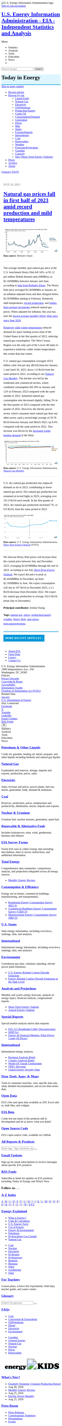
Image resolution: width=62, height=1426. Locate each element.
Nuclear (12, 1248)
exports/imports (24, 132)
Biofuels (12, 1260)
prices (18, 123)
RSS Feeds (7, 721)
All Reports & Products (17, 1141)
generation (21, 119)
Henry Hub (19, 619)
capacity (20, 153)
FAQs (5, 1309)
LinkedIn (6, 715)
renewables (21, 141)
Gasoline (13, 1337)
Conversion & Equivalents (22, 1319)
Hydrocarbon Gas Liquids (22, 1236)
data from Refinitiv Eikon (31, 285)
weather (19, 144)
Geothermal (14, 1269)
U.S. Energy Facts (18, 1224)
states (18, 129)
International (10, 941)
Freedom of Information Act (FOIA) (21, 690)
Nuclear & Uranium (15, 813)
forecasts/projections (26, 147)
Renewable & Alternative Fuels (23, 826)
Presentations (15, 1418)
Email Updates (9, 718)
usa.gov (5, 697)
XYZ (31, 1204)
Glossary (6, 171)
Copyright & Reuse (12, 681)
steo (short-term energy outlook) (34, 156)
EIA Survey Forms (14, 842)
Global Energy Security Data (24, 1069)
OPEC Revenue (17, 1066)
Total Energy (10, 861)
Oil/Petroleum (15, 1322)
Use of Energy (16, 1227)
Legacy (12, 657)
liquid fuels (22, 98)
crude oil (20, 113)
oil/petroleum (22, 107)
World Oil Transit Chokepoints (25, 1063)
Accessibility (8, 684)
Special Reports (12, 1016)
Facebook (6, 706)
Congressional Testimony (22, 1415)
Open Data (14, 654)
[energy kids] (31, 1370)
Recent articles (16, 92)
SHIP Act (13, 1032)
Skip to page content (12, 86)
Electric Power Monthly (21, 1396)
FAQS (15, 171)
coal (17, 138)
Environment (10, 957)
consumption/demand (27, 116)
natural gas (21, 101)
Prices (11, 159)
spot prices (33, 619)
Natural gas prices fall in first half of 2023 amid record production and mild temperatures (29, 206)
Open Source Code (14, 1128)
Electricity (8, 780)
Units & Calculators (19, 1221)
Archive (12, 163)
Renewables (15, 1352)
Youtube (6, 712)
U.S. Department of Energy (16, 700)
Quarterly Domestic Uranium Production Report (34, 1383)
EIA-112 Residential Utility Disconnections (31, 1029)
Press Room (9, 1406)
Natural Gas (10, 764)
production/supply (25, 110)
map (17, 126)
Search (38, 69)
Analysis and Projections (18, 988)
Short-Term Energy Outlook (23, 1006)
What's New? (10, 1377)
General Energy (16, 1340)
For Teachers (10, 1279)
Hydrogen (13, 1254)
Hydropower (15, 1257)
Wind (11, 1266)
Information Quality (12, 687)
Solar (11, 1272)
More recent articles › (24, 638)
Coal (4, 796)
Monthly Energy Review (21, 880)
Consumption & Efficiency (20, 887)
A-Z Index (8, 1195)
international (22, 135)
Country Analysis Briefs (21, 1060)
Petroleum (13, 1233)
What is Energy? (17, 1217)
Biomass (13, 1263)
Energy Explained (14, 1211)
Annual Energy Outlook (21, 1010)
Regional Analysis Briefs (21, 1057)
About (11, 166)
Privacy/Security (10, 678)
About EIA (14, 651)
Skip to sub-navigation (13, 5)
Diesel (11, 1325)
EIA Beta (7, 1112)
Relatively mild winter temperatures (22, 327)
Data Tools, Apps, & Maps (20, 1076)
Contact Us (14, 660)
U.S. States (9, 924)
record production (33, 303)
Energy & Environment (21, 1230)
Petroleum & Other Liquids (20, 747)
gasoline (20, 150)
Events (12, 1421)
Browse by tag (16, 95)
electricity (20, 104)
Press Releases (16, 1412)
